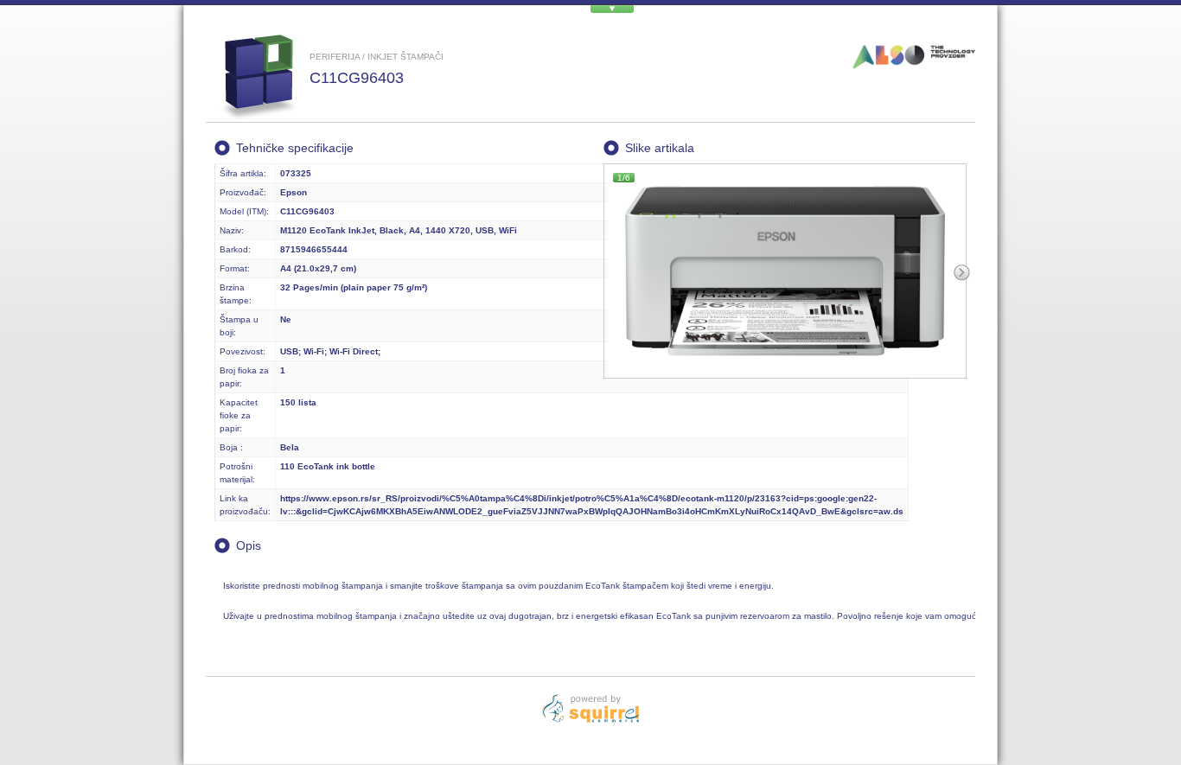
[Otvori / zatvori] (612, 8)
